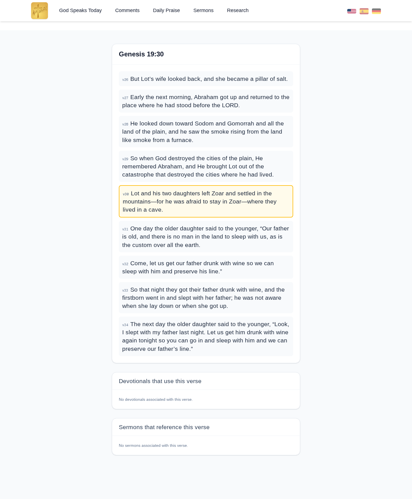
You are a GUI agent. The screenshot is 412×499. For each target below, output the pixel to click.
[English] (351, 10)
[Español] (364, 10)
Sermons (203, 10)
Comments (127, 10)
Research (238, 10)
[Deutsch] (376, 10)
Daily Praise (166, 10)
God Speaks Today (80, 10)
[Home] (39, 10)
